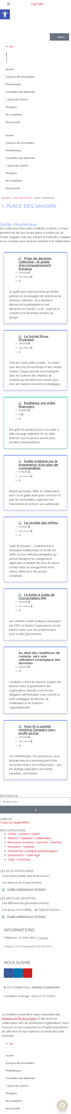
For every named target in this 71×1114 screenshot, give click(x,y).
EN (11, 46)
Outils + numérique (19, 859)
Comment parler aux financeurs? (26, 876)
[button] (5, 14)
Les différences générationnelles (25, 903)
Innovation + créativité (21, 846)
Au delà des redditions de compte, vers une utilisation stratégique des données (39, 658)
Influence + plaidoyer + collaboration (29, 838)
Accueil (10, 69)
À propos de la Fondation (20, 76)
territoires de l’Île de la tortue (19, 1018)
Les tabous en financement (22, 882)
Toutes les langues (11, 822)
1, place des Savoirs (17, 99)
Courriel (43, 937)
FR (24, 822)
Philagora (11, 107)
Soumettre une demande (20, 92)
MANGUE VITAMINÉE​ (43, 996)
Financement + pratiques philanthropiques (33, 851)
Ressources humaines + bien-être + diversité (34, 842)
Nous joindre (13, 122)
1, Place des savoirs (21, 197)
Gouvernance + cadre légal (24, 855)
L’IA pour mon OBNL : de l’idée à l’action (31, 909)
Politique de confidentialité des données (28, 946)
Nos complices (14, 114)
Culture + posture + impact (24, 834)
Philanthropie (13, 84)
